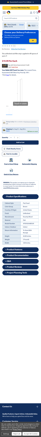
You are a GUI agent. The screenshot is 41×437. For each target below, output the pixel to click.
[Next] (32, 92)
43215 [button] (8, 131)
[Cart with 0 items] (37, 12)
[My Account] (31, 12)
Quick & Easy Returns (11, 174)
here (7, 75)
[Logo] (8, 12)
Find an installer (12, 154)
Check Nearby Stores (13, 149)
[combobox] (20, 18)
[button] (20, 2)
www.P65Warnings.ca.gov (10, 188)
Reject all (16, 434)
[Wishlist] (34, 12)
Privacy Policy (17, 429)
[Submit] (37, 18)
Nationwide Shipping (29, 164)
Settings (6, 434)
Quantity (5, 137)
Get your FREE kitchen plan (20, 8)
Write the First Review (18, 49)
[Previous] (8, 92)
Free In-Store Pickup (11, 164)
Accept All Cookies (31, 434)
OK (33, 40)
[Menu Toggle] (4, 12)
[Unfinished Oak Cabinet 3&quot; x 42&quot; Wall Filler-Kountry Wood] (9, 112)
